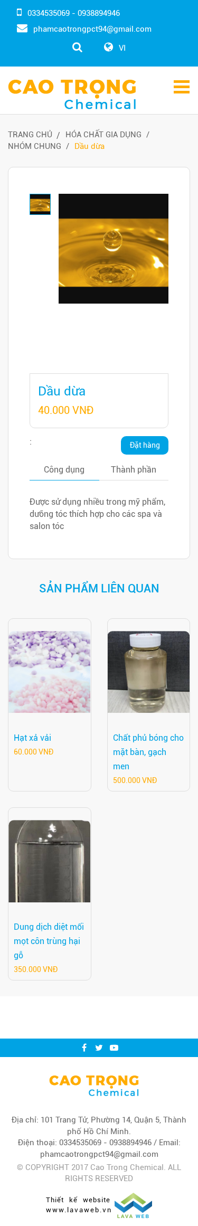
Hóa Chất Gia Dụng (103, 134)
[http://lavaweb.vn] (133, 1205)
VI (122, 48)
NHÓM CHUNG (34, 146)
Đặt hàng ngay (145, 448)
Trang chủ (30, 134)
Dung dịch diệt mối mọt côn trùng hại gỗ (49, 941)
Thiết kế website (78, 1200)
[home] (94, 1085)
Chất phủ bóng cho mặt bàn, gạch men (148, 752)
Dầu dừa (89, 146)
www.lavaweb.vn (79, 1210)
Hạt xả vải (32, 738)
